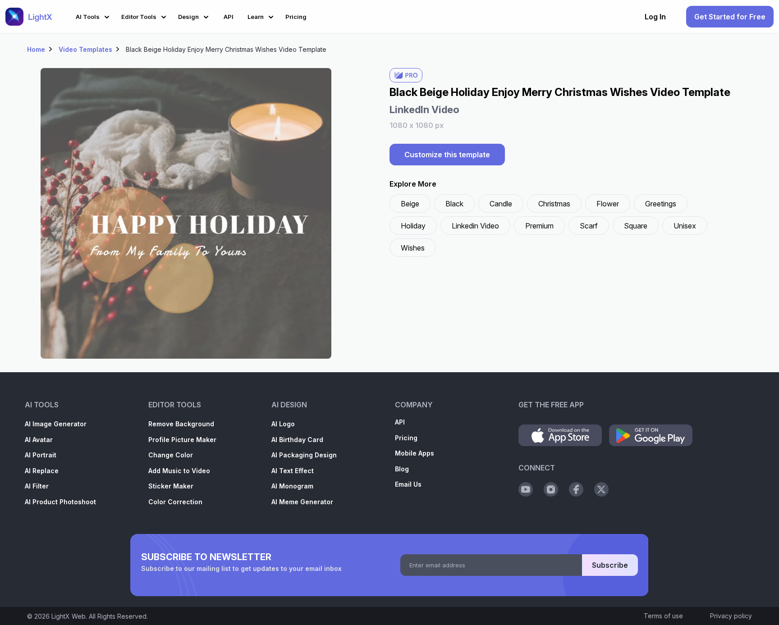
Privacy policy (731, 616)
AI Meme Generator (302, 502)
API (400, 422)
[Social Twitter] (601, 489)
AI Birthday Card (297, 439)
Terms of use (663, 616)
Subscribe (610, 565)
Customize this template (447, 154)
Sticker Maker (170, 486)
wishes (413, 247)
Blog (402, 469)
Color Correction (175, 502)
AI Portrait (40, 455)
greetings (660, 203)
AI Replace (42, 470)
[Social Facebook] (576, 489)
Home (36, 49)
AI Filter (37, 486)
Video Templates (85, 49)
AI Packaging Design (304, 455)
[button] (94, 15)
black (454, 203)
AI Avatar (39, 439)
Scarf (589, 225)
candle (501, 203)
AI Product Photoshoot (60, 502)
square (635, 225)
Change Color (170, 455)
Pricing (406, 438)
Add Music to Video (179, 470)
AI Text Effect (292, 470)
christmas (554, 203)
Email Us (408, 484)
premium (539, 225)
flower (607, 203)
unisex (685, 225)
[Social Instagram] (551, 489)
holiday (413, 225)
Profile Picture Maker (182, 439)
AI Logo (283, 424)
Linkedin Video (475, 225)
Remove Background (181, 424)
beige (410, 203)
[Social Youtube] (525, 489)
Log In (655, 16)
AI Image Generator (56, 424)
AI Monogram (292, 486)
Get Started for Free (729, 16)
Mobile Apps (414, 453)
